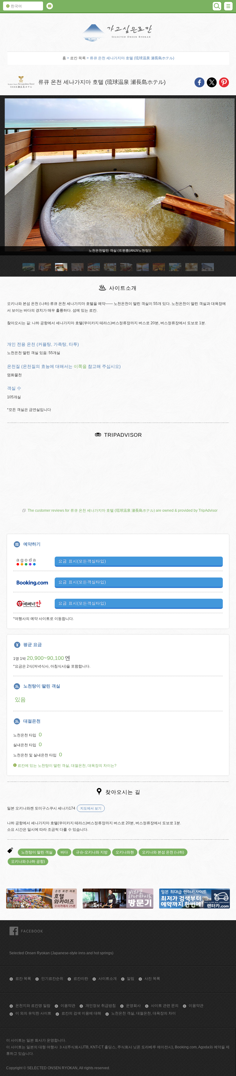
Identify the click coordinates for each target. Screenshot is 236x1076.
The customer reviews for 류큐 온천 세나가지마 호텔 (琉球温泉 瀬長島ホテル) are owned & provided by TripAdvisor (123, 510)
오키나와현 (125, 852)
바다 (64, 852)
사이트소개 (107, 978)
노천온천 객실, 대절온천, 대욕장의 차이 (143, 1013)
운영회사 (133, 1005)
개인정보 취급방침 (100, 1005)
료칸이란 (80, 978)
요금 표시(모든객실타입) (82, 561)
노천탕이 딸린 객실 (37, 852)
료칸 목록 (78, 58)
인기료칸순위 (52, 978)
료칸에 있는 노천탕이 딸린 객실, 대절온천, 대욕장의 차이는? (66, 765)
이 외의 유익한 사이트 (33, 1013)
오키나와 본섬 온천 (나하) (163, 852)
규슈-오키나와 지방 (92, 852)
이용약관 (68, 1005)
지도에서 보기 (90, 808)
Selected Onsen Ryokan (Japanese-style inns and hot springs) (61, 953)
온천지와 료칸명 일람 (32, 1005)
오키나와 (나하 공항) (28, 861)
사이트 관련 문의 (165, 1005)
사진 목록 (152, 978)
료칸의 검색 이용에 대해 (81, 1013)
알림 (130, 978)
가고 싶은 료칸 (118, 33)
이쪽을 (80, 366)
